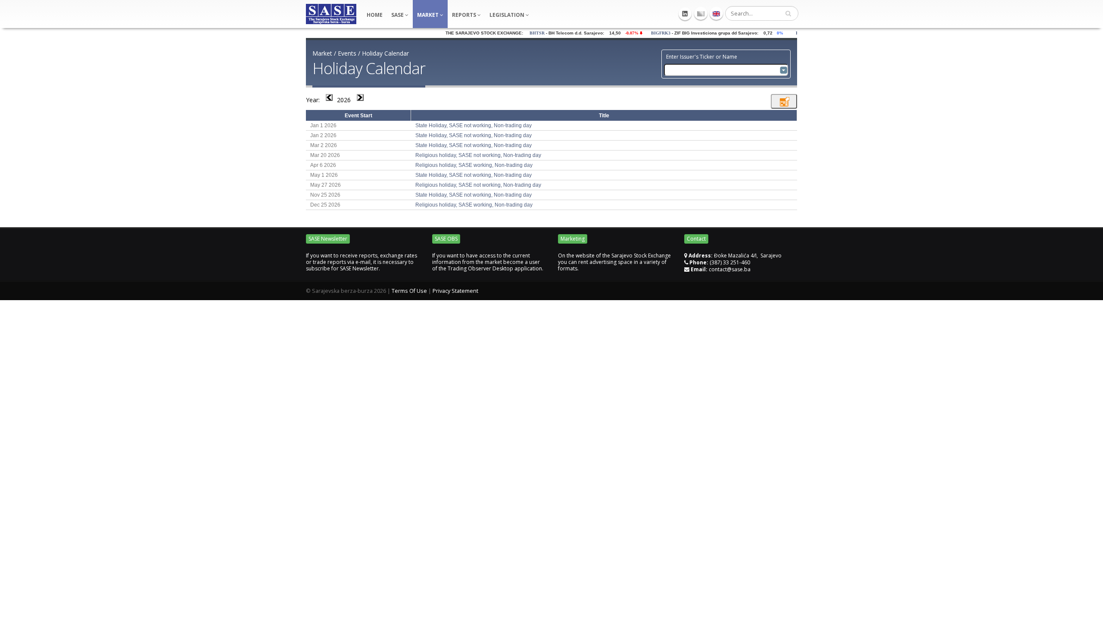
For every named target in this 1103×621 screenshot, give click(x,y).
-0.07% (621, 33)
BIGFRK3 (648, 33)
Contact (696, 238)
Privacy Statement (455, 291)
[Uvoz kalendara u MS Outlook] (784, 101)
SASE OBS (446, 238)
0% (769, 33)
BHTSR (524, 33)
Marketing (573, 238)
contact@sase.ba (730, 269)
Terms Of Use (409, 291)
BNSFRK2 (793, 33)
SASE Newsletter (327, 238)
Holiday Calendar (385, 53)
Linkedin (685, 13)
